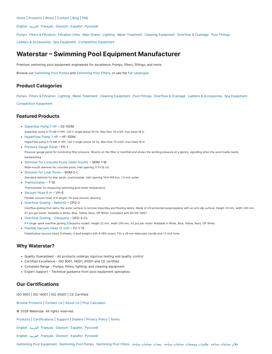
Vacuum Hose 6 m (38, 192)
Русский (91, 26)
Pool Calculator (94, 303)
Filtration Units (69, 35)
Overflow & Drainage (193, 35)
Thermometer (34, 182)
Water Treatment (129, 35)
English (22, 26)
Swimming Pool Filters (93, 73)
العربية (34, 26)
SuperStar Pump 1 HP (40, 126)
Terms (115, 319)
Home (21, 18)
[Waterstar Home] (20, 13)
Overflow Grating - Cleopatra (46, 218)
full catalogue (138, 73)
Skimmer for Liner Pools (42, 172)
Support (63, 319)
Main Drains (91, 35)
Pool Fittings (220, 35)
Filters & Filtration (42, 35)
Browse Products (29, 303)
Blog (75, 18)
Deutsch (62, 26)
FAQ (85, 18)
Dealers (77, 319)
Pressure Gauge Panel (40, 147)
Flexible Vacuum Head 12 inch (46, 228)
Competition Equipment (96, 42)
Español (76, 26)
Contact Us (53, 303)
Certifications (43, 319)
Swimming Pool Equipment (37, 344)
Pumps (22, 35)
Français (47, 26)
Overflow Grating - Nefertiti (45, 203)
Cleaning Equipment (160, 35)
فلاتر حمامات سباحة (224, 344)
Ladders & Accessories (34, 42)
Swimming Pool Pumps (52, 73)
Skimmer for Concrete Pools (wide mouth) (56, 162)
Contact (63, 18)
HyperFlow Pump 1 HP (41, 137)
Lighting (109, 35)
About (49, 18)
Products (35, 18)
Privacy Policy (97, 319)
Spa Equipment (64, 42)
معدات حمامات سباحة (147, 344)
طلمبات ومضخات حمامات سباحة (186, 344)
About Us (72, 303)
